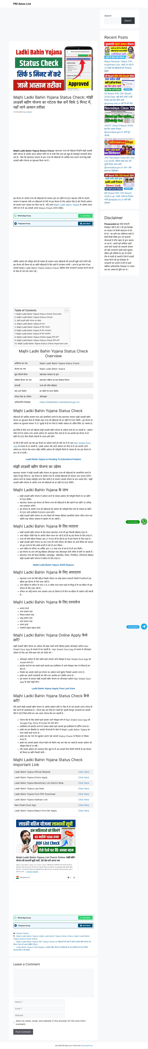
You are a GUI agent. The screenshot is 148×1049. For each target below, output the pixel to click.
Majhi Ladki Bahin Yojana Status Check (35, 317)
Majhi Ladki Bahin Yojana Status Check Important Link (43, 343)
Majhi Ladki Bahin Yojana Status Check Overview (39, 314)
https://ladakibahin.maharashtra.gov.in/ (59, 402)
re (88, 772)
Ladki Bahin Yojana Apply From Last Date (53, 688)
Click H (82, 772)
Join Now (86, 216)
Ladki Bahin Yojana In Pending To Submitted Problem (53, 459)
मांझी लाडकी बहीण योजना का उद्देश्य (29, 320)
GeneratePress (87, 1046)
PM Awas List (22, 3)
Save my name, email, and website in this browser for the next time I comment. (51, 1022)
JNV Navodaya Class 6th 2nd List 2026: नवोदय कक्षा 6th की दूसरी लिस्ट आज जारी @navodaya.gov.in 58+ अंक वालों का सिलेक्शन (119, 164)
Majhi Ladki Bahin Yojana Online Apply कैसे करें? (38, 337)
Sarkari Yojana (22, 933)
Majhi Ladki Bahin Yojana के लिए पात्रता (33, 327)
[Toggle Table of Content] (65, 310)
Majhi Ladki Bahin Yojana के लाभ (31, 324)
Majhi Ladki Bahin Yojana (66, 204)
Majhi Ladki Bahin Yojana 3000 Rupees (53, 565)
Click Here (83, 777)
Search (107, 15)
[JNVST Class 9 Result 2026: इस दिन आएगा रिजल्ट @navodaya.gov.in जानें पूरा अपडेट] (119, 115)
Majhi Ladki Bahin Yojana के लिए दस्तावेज (33, 334)
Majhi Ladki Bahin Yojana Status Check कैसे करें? (38, 340)
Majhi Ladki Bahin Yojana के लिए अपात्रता (34, 330)
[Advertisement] (53, 25)
